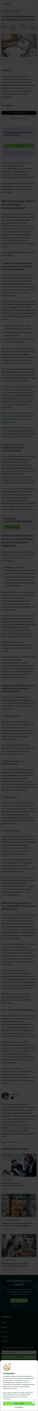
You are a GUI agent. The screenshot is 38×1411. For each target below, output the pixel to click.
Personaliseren (19, 1407)
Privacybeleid (21, 1397)
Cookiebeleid (7, 1399)
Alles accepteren (19, 1403)
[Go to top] (34, 1402)
